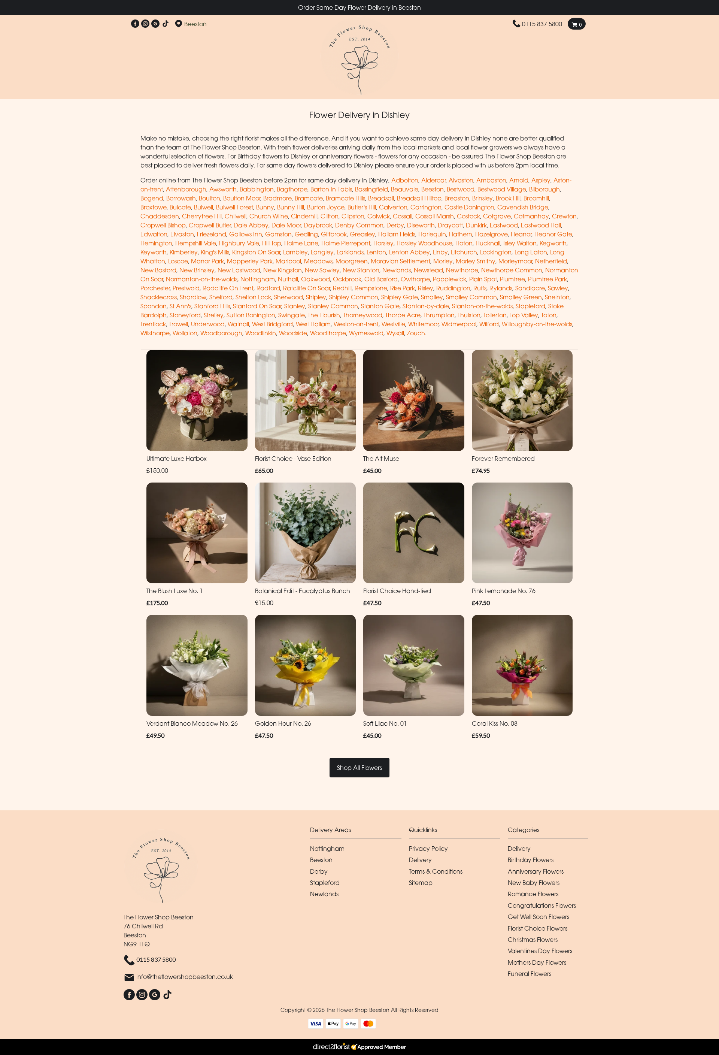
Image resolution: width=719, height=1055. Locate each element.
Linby (440, 252)
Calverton (393, 207)
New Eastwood (239, 270)
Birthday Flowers (530, 860)
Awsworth (223, 189)
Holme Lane (301, 243)
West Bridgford (272, 324)
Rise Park (402, 288)
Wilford (489, 324)
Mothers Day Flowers (537, 962)
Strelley (214, 315)
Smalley (432, 297)
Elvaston (182, 234)
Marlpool (288, 261)
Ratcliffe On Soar (306, 288)
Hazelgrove (491, 234)
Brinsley (482, 198)
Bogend (151, 198)
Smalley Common (471, 297)
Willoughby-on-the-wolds (537, 324)
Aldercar (433, 180)
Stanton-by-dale (426, 306)
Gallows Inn (245, 234)
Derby (395, 225)
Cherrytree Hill (202, 216)
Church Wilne (268, 216)
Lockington (496, 252)
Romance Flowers (533, 894)
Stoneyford (185, 315)
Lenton (376, 252)
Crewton (564, 216)
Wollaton (185, 333)
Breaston (457, 198)
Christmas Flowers (533, 939)
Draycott (450, 225)
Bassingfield (371, 189)
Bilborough (544, 189)
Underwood (208, 324)
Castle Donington (469, 207)
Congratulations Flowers (542, 905)
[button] (359, 831)
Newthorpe (462, 270)
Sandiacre (530, 288)
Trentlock (153, 324)
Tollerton (495, 315)
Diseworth (421, 225)
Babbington (257, 189)
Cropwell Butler (210, 225)
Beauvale (404, 189)
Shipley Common (353, 297)
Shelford (221, 297)
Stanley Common (333, 306)
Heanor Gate (553, 234)
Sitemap (421, 882)
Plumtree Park (547, 279)
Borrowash (181, 198)
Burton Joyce (326, 207)
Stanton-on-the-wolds (482, 306)
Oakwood (315, 279)
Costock (468, 216)
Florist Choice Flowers (537, 928)
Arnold (518, 180)
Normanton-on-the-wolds (201, 279)
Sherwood (288, 297)
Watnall (238, 324)
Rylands (500, 288)
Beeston (432, 189)
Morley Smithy (475, 261)
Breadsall (381, 198)
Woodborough (221, 333)
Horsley (383, 243)
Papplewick (449, 279)
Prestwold (186, 288)
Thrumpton (439, 315)
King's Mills (215, 252)
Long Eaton (531, 252)
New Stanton (361, 270)
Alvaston (461, 180)
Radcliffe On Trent (228, 288)
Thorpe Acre (403, 315)
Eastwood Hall (541, 225)
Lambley (295, 252)
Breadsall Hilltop (419, 198)
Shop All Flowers (359, 767)
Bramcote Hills (345, 198)
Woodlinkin (260, 333)
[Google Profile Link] (155, 24)
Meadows (318, 261)
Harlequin (432, 234)
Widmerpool (459, 324)
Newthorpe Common (511, 270)
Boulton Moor (241, 198)
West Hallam (313, 324)
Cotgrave (497, 216)
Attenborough (186, 189)
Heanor (521, 234)
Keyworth (153, 252)
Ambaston (491, 180)
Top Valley (524, 315)
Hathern (460, 234)
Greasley (362, 234)
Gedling (306, 234)
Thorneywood (362, 315)
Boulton (209, 198)
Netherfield (551, 261)
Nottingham (257, 279)
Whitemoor (423, 324)
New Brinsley (197, 270)
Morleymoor (515, 261)
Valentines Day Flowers (540, 951)
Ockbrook (347, 279)
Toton (548, 315)
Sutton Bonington (251, 315)
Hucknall (488, 243)
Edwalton (153, 234)
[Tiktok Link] (165, 24)
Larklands (350, 252)
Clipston (353, 216)
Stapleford (530, 306)
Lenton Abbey (409, 252)
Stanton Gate (380, 306)
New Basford (158, 270)
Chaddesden (159, 216)
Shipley (316, 297)
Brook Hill (508, 198)
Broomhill (536, 198)
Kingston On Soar (256, 252)
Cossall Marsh (434, 216)
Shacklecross (158, 297)
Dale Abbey (251, 225)
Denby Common (359, 225)
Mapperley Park (250, 261)
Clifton (330, 216)
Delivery (420, 860)
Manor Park (207, 261)
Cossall (402, 216)
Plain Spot (483, 279)
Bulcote (180, 207)
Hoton (464, 243)
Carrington (426, 207)
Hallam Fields (396, 234)
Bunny (265, 207)
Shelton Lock (253, 297)
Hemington (156, 243)
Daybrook (318, 225)
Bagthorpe (292, 189)
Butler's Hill (362, 207)
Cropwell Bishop (163, 225)
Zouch (416, 333)
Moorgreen (352, 261)
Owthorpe (415, 279)
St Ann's (180, 306)
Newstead (428, 270)
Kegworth (553, 243)
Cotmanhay (531, 216)
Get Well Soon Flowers (538, 917)
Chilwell (235, 216)
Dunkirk (476, 225)
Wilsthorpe (155, 333)
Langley (322, 252)
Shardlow (193, 297)
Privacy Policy (428, 848)
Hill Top (271, 243)
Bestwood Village (501, 189)
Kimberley (184, 252)
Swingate (291, 315)
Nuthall (288, 279)
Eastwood (504, 225)
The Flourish (324, 315)
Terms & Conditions (435, 871)
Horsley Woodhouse (424, 243)
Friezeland (211, 234)
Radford (268, 288)
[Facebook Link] (135, 24)
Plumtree (512, 279)
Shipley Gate (399, 297)
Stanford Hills (212, 306)
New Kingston (282, 270)
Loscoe (178, 261)
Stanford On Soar (257, 306)
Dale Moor (286, 225)
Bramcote (309, 198)
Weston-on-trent (356, 324)
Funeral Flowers (529, 973)
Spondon (153, 306)
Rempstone (371, 288)
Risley (425, 288)
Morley (443, 261)
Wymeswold (366, 333)
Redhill (342, 288)
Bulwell (203, 207)
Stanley (294, 306)
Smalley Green (521, 297)
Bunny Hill (290, 207)
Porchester (155, 288)
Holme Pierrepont (345, 243)
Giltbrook (334, 234)
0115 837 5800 (542, 24)
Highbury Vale (239, 243)
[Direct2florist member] (359, 1047)
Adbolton (404, 180)
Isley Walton (520, 243)
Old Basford (381, 279)
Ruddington (453, 288)
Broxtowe (153, 207)
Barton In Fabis (331, 189)
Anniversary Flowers (536, 871)
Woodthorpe (328, 333)
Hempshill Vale (195, 243)
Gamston (278, 234)
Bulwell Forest (234, 207)
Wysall (395, 333)
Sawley (558, 288)
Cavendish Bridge (522, 207)
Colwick (378, 216)
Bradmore (277, 198)
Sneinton (557, 297)
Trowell (178, 324)
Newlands (396, 270)
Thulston (469, 315)
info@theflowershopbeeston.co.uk (184, 977)
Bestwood (460, 189)
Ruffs (479, 288)
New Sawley (322, 270)
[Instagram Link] (145, 24)
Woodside (293, 333)
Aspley (540, 180)
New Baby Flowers (533, 882)
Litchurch (464, 252)
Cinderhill (304, 216)
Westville (393, 324)
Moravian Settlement (400, 261)
